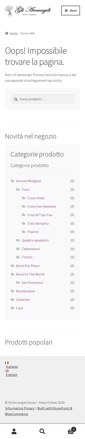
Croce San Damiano (41, 206)
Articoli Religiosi (28, 181)
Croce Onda (35, 198)
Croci (25, 189)
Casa (19, 308)
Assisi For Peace (28, 265)
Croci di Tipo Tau (39, 215)
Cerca (42, 431)
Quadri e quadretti (35, 240)
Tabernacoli (31, 249)
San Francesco (32, 282)
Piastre (32, 231)
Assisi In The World (30, 274)
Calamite (23, 299)
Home (14, 33)
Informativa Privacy (19, 408)
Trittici (27, 257)
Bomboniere (25, 291)
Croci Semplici (38, 223)
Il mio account (14, 431)
